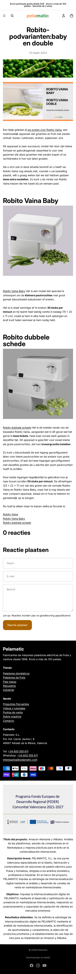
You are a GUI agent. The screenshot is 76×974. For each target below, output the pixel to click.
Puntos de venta (13, 712)
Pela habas (9, 681)
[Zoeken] (12, 16)
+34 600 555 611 (18, 751)
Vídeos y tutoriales (14, 708)
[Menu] (4, 15)
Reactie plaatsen (17, 625)
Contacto (8, 720)
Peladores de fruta (14, 677)
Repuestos (9, 685)
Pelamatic (42, 950)
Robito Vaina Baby (14, 291)
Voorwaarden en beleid (38, 957)
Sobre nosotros (12, 716)
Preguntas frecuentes (16, 704)
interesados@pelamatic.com (20, 759)
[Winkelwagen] (72, 16)
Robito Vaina (10, 514)
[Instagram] (38, 965)
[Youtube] (44, 965)
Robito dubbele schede (17, 427)
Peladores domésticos (16, 673)
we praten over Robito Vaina (44, 129)
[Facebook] (31, 965)
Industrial (8, 689)
